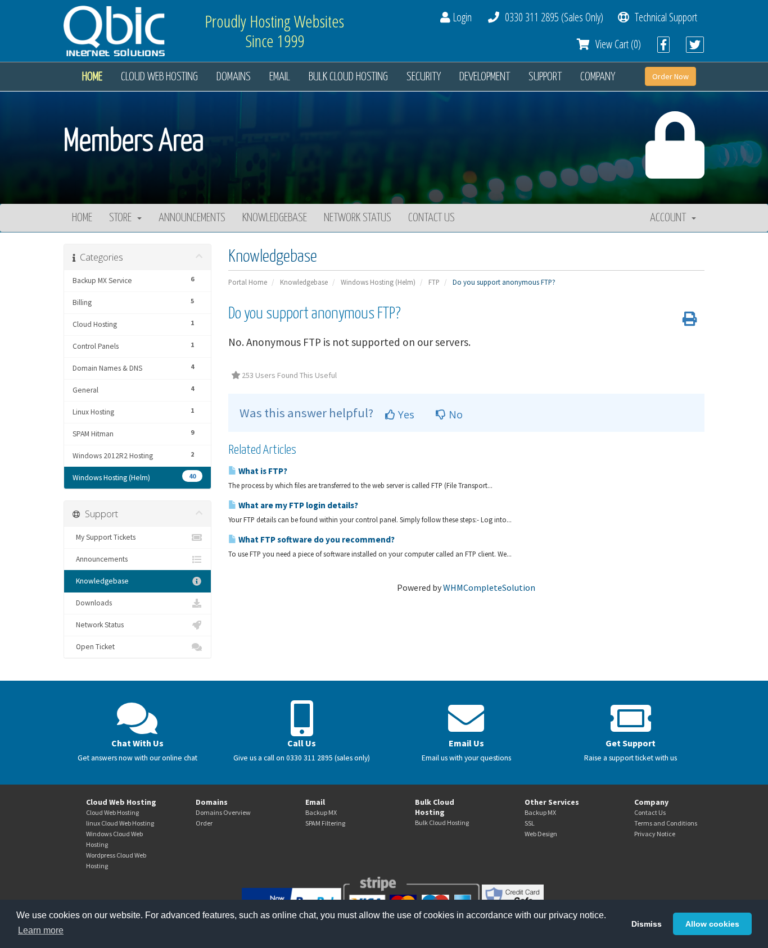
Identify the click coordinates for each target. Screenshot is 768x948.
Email (279, 77)
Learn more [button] (41, 930)
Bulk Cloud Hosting (348, 77)
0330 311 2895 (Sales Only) (551, 17)
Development (484, 77)
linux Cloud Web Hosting (120, 823)
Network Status (357, 218)
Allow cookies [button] (712, 923)
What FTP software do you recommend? (316, 539)
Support (545, 77)
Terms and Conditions (665, 823)
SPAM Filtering (325, 823)
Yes (404, 414)
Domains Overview (223, 812)
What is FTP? (262, 471)
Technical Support (663, 17)
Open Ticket (94, 646)
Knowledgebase (274, 218)
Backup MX (321, 812)
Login (461, 17)
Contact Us (431, 218)
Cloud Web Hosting (159, 77)
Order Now (670, 76)
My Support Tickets (104, 537)
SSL (530, 823)
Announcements (192, 218)
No (454, 414)
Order (204, 823)
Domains (233, 77)
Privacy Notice (654, 834)
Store (122, 218)
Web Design (541, 834)
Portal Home (247, 281)
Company (597, 77)
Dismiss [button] (646, 923)
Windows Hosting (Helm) (378, 281)
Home (92, 77)
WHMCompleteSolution (489, 587)
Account (670, 218)
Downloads (92, 603)
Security (423, 77)
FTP (434, 281)
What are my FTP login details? (297, 505)
